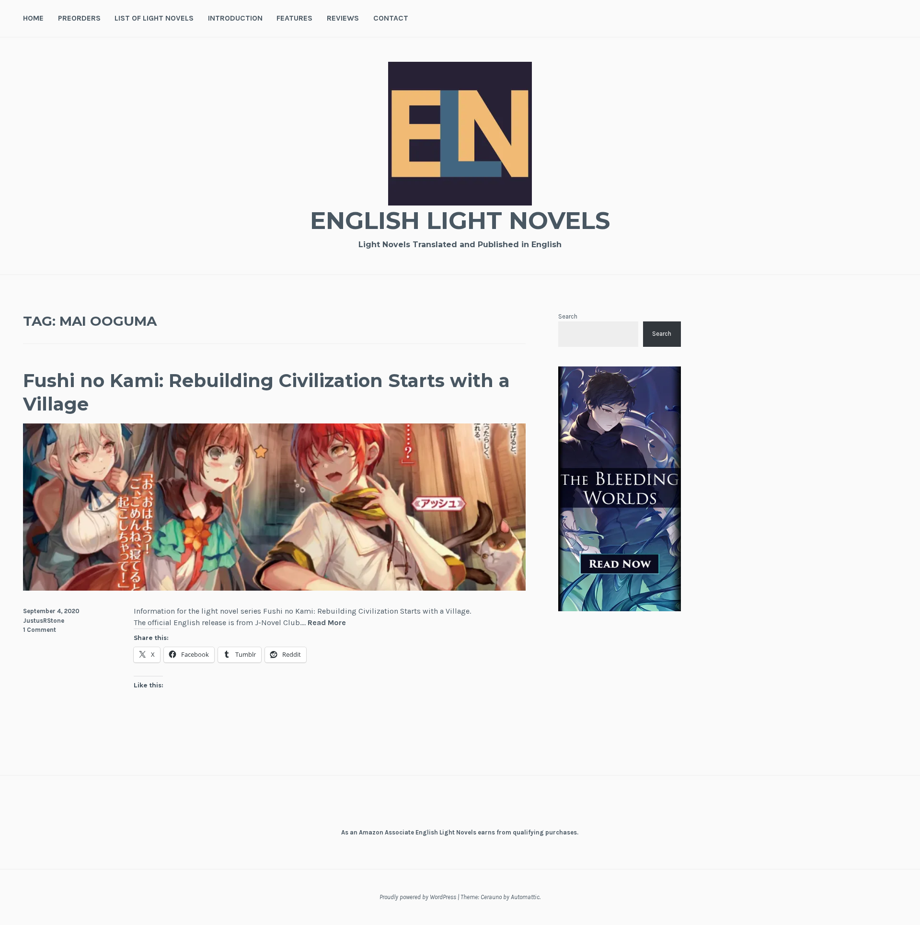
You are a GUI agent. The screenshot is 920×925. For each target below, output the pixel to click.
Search (567, 316)
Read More (327, 623)
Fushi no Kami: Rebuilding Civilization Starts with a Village (266, 392)
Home (33, 18)
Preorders (79, 18)
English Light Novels (460, 220)
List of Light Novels (154, 18)
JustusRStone (43, 620)
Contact (390, 18)
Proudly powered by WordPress (418, 897)
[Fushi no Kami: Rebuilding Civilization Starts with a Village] (274, 588)
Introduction (235, 18)
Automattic (525, 897)
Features (294, 18)
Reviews (343, 18)
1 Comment (39, 629)
